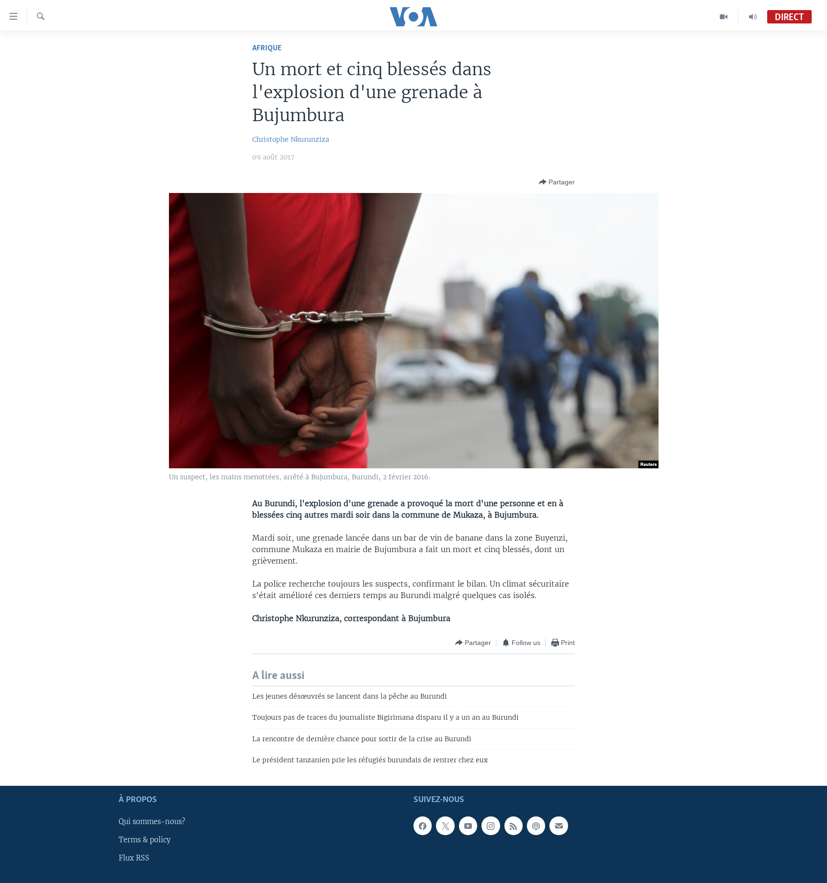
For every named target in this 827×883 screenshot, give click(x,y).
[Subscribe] (558, 826)
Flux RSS (134, 858)
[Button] (557, 182)
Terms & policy (144, 840)
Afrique (266, 48)
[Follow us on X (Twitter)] (445, 826)
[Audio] (752, 17)
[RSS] (513, 826)
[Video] (723, 17)
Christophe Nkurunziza (290, 139)
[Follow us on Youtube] (468, 826)
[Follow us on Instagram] (490, 826)
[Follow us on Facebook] (423, 826)
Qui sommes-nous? (152, 822)
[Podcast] (536, 826)
